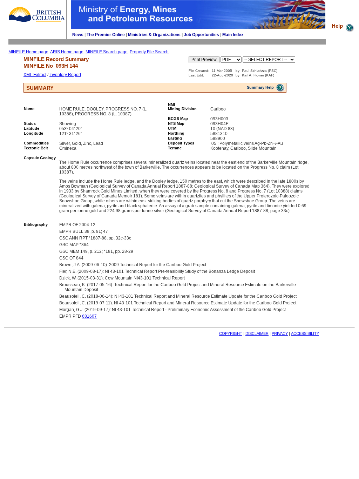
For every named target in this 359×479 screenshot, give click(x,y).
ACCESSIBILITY (305, 333)
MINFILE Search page (107, 51)
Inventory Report (65, 74)
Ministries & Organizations (154, 34)
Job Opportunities (201, 34)
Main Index (233, 34)
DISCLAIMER (257, 333)
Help (338, 26)
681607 (89, 316)
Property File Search (149, 51)
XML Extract (34, 74)
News (77, 34)
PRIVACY (280, 333)
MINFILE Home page (28, 51)
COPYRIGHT (230, 333)
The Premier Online (106, 34)
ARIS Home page (66, 51)
